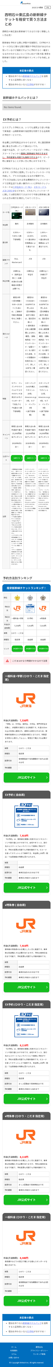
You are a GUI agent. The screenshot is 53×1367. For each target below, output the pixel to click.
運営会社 (39, 1347)
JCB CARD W (8, 190)
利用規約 (13, 1350)
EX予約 (30, 84)
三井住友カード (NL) (22, 187)
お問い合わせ (14, 1357)
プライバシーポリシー (39, 1350)
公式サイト (17, 458)
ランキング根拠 (39, 1354)
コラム (13, 1354)
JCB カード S (40, 187)
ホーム (13, 1347)
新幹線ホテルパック (32, 76)
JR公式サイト (17, 649)
